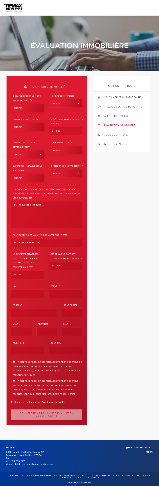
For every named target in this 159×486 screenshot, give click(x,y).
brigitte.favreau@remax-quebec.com (34, 464)
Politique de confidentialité (25, 402)
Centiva (86, 482)
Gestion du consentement (86, 478)
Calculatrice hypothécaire (122, 97)
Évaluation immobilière (119, 125)
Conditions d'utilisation (53, 402)
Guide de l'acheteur (117, 135)
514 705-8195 (18, 461)
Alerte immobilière (116, 116)
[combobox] (27, 108)
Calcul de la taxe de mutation (124, 107)
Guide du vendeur (115, 144)
